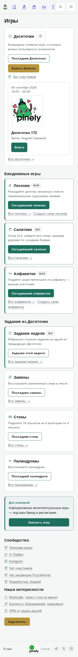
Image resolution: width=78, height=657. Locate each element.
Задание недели (29, 333)
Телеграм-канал (20, 547)
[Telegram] (56, 649)
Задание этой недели (28, 353)
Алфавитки (25, 273)
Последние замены (26, 392)
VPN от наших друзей (25, 610)
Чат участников (24, 76)
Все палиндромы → (22, 484)
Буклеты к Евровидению (36, 603)
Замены (21, 377)
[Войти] (60, 7)
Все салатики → (20, 257)
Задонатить (17, 621)
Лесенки (22, 185)
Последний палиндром (29, 476)
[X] (63, 649)
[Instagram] (71, 649)
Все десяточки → (21, 159)
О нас (7, 649)
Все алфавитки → (21, 301)
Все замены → (19, 401)
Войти (19, 147)
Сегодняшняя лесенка (29, 205)
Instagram (16, 561)
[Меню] (71, 7)
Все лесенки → (19, 213)
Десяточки (24, 36)
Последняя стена (25, 436)
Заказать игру (39, 522)
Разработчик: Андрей (25, 581)
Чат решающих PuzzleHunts (30, 575)
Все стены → (18, 445)
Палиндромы (26, 461)
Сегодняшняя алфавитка (31, 293)
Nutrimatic (33, 597)
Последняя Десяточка (29, 58)
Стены (20, 416)
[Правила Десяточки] (40, 36)
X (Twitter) (16, 554)
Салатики (23, 229)
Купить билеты (24, 68)
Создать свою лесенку (50, 213)
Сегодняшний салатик (29, 249)
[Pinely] (34, 649)
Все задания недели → (25, 361)
